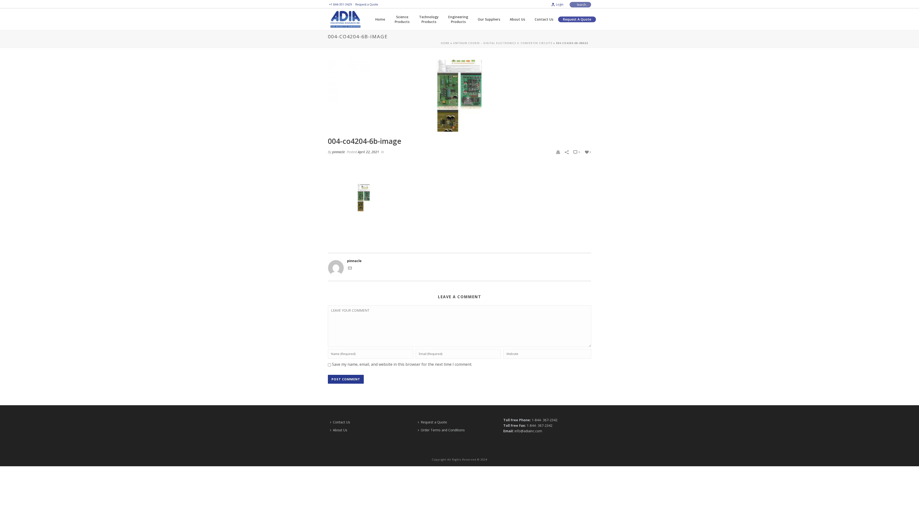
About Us (517, 19)
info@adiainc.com (528, 431)
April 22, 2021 (368, 152)
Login (559, 4)
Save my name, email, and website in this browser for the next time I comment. (402, 364)
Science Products (402, 19)
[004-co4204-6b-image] (459, 96)
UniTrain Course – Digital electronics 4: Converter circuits (502, 43)
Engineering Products (458, 19)
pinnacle (338, 152)
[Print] (558, 152)
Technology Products (429, 19)
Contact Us (544, 19)
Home (380, 19)
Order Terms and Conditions (443, 430)
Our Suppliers (489, 19)
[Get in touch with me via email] (350, 268)
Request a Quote (577, 19)
